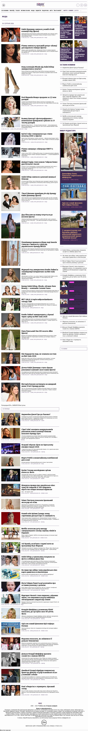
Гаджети (38, 10)
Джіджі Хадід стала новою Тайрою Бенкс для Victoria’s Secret (39, 163)
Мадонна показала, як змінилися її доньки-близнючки (36, 640)
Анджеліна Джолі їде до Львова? (35, 414)
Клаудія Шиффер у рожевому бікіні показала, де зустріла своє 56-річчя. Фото (37, 612)
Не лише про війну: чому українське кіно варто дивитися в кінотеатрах (39, 571)
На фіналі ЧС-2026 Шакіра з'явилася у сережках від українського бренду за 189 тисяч (81, 30)
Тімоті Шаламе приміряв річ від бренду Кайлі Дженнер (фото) (38, 194)
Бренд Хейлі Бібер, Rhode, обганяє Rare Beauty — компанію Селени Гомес (38, 287)
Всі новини (5, 10)
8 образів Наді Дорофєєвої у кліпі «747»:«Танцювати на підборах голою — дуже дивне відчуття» (66, 31)
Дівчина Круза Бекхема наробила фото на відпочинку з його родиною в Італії (77, 302)
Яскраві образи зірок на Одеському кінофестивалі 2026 (37, 446)
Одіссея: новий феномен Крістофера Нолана (37, 625)
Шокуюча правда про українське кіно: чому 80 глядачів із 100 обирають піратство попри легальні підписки (38, 487)
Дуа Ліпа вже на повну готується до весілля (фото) (37, 216)
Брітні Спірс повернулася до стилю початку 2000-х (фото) (36, 135)
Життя (65, 10)
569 (16, 405)
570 (18, 405)
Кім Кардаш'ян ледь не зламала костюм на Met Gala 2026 (38, 355)
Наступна (22, 405)
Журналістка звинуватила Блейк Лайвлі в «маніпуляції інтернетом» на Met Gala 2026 (39, 272)
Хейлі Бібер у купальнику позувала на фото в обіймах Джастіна (38, 558)
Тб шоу (17, 10)
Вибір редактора (68, 130)
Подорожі (45, 10)
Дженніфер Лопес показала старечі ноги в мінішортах (72, 175)
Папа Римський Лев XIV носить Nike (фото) (37, 332)
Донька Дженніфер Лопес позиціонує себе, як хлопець (75, 293)
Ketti (11, 439)
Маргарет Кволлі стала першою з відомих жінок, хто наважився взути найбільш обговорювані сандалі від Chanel (39, 597)
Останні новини (67, 65)
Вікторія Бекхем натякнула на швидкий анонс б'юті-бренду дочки (38, 385)
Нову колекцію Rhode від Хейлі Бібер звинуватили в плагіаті (37, 68)
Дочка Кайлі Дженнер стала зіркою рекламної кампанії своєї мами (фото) (38, 369)
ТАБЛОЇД (11, 10)
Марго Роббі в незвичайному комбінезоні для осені (39, 459)
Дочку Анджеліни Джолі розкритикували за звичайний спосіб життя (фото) (77, 284)
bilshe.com (42, 706)
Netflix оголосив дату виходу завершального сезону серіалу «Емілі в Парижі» (38, 531)
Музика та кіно (25, 10)
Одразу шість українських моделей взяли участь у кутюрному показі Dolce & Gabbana (66, 54)
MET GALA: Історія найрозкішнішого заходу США (37, 300)
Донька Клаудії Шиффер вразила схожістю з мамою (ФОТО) (36, 655)
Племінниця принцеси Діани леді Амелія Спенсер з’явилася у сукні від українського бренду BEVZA (39, 244)
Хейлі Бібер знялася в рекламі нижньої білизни (38, 178)
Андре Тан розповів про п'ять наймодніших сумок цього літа (80, 53)
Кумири (70, 10)
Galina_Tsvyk (33, 37)
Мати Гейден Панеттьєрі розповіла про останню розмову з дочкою (38, 584)
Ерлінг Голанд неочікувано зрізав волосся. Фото (36, 471)
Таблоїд (22, 439)
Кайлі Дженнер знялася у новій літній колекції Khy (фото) (37, 30)
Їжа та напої (57, 10)
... (80, 10)
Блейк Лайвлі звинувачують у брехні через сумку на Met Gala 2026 (37, 316)
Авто (51, 10)
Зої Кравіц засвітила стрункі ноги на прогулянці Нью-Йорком (37, 545)
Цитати (76, 10)
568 (13, 405)
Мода (33, 10)
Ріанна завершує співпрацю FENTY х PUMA (37, 150)
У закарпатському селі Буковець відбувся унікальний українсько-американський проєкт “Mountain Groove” (72, 234)
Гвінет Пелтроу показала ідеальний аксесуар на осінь (37, 501)
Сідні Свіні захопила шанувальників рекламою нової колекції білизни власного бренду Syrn (37, 431)
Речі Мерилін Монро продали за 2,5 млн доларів (38, 98)
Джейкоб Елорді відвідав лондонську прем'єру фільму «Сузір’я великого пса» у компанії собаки (39, 672)
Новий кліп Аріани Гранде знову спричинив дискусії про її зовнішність (38, 515)
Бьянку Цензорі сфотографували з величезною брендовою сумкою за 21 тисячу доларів (38, 121)
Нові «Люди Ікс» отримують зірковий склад (38, 688)
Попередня (5, 405)
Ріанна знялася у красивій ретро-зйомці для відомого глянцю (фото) (39, 47)
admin (31, 252)
